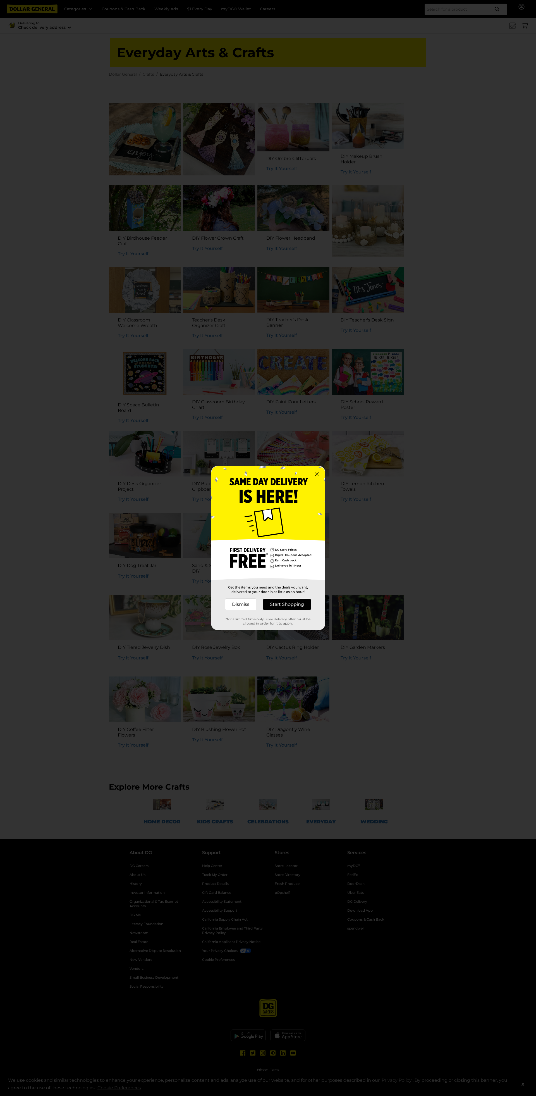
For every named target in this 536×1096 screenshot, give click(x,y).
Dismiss (240, 604)
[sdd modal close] (316, 474)
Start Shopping (287, 604)
